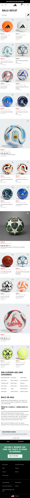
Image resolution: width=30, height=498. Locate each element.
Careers (4, 471)
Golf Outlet (3, 388)
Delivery (17, 471)
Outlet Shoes (23, 377)
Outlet (12, 388)
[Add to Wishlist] (13, 20)
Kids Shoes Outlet (13, 378)
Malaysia (17, 496)
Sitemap (17, 468)
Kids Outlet (3, 391)
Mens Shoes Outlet (14, 386)
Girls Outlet (4, 386)
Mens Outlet (14, 383)
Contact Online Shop (19, 464)
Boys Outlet (4, 380)
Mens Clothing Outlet (14, 380)
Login (8, 441)
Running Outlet (24, 380)
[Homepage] (15, 5)
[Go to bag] (27, 5)
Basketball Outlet (5, 377)
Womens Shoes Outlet (24, 386)
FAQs (3, 468)
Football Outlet (4, 383)
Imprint (16, 486)
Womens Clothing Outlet (24, 383)
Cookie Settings (5, 482)
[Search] (24, 5)
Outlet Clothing (14, 391)
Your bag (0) (20, 441)
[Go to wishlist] (5, 5)
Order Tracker (5, 475)
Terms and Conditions (7, 486)
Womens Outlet (24, 391)
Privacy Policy (18, 482)
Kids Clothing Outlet (23, 389)
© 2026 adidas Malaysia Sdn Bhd (8, 490)
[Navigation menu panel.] (2, 5)
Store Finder (5, 464)
